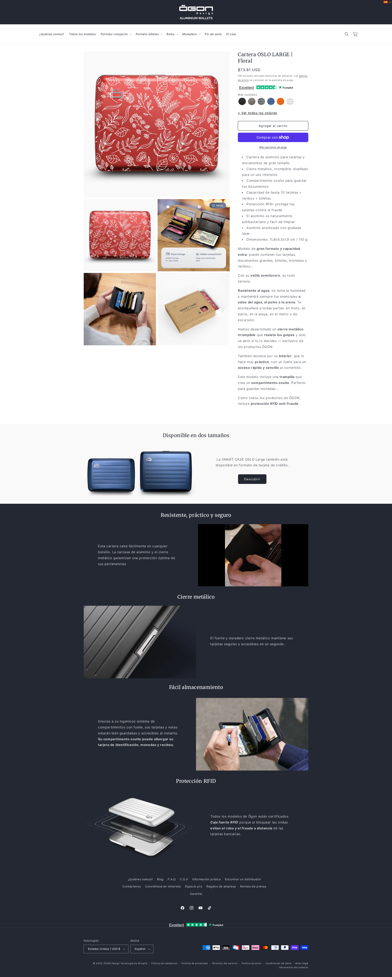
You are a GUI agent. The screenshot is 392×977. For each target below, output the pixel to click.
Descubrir (252, 479)
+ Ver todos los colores (257, 113)
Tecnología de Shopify (133, 963)
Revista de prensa (253, 886)
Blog (160, 879)
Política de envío (252, 963)
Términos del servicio (225, 963)
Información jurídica (206, 879)
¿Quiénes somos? (140, 879)
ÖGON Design (112, 963)
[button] (346, 34)
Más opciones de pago (273, 147)
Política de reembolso (164, 963)
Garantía (196, 893)
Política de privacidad (195, 963)
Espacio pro (193, 886)
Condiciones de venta (278, 963)
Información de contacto (293, 967)
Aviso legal (301, 963)
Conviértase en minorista (163, 886)
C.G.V (184, 879)
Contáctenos (131, 886)
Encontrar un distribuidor (243, 879)
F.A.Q (172, 879)
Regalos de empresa (221, 886)
